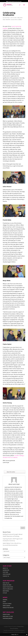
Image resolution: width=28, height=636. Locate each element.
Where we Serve (7, 585)
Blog (18, 17)
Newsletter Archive (8, 607)
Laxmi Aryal (6, 17)
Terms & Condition (14, 628)
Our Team (5, 572)
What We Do (6, 583)
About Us (5, 568)
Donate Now (6, 614)
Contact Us (6, 576)
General (5, 599)
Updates (20, 19)
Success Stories (14, 19)
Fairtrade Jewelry (7, 618)
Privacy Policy (20, 626)
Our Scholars (6, 574)
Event (21, 17)
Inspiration (6, 570)
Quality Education (8, 587)
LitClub (5, 593)
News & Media (6, 605)
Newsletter (8, 19)
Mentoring (6, 591)
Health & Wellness (8, 589)
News (4, 19)
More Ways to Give (8, 616)
